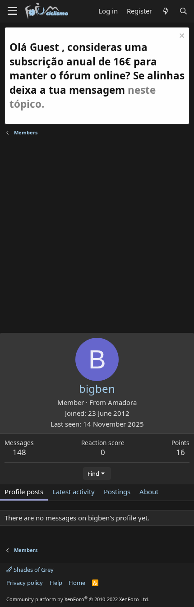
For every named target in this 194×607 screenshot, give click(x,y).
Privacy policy (24, 583)
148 (19, 452)
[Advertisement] (97, 236)
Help (56, 583)
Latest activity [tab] (73, 491)
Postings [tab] (117, 491)
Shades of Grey (33, 570)
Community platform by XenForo (77, 599)
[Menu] (12, 11)
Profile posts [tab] (24, 491)
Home (77, 583)
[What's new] (165, 11)
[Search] (183, 11)
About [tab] (148, 491)
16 (180, 452)
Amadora (122, 402)
